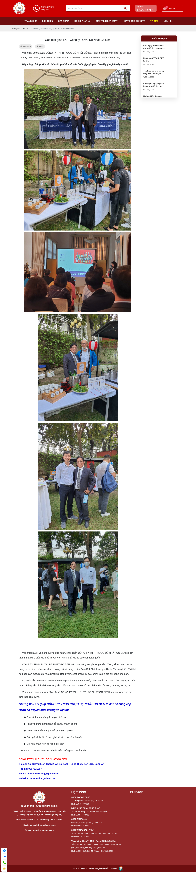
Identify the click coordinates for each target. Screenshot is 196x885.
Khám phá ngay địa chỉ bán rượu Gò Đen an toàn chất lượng (153, 86)
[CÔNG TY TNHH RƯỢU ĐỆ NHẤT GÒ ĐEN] (19, 4)
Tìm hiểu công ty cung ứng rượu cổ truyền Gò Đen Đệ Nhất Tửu (154, 73)
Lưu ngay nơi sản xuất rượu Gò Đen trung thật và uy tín (154, 48)
